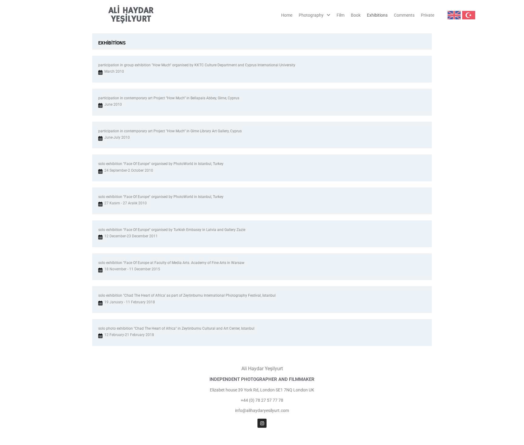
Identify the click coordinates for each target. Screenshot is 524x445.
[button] (314, 15)
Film (340, 15)
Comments (404, 15)
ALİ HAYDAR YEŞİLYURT (131, 15)
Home (286, 15)
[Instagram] (262, 423)
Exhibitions (377, 15)
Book (356, 15)
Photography (311, 15)
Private (427, 15)
